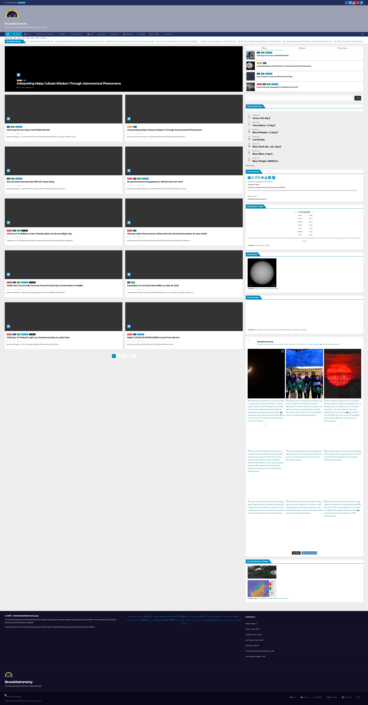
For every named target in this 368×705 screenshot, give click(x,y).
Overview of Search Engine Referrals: (258, 651)
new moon (43, 38)
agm (130, 616)
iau (205, 616)
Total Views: (250, 645)
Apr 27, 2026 (132, 289)
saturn (191, 620)
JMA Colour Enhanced (281, 598)
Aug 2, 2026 (11, 133)
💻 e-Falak (102, 34)
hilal (201, 616)
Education (19, 80)
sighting (200, 620)
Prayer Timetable (260, 245)
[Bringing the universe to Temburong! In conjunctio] (304, 424)
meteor (235, 616)
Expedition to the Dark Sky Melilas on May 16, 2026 (153, 285)
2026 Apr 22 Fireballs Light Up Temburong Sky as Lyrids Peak (38, 337)
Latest (265, 48)
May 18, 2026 (12, 289)
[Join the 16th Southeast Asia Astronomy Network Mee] (342, 474)
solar (204, 620)
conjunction (162, 616)
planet (182, 620)
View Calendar (250, 165)
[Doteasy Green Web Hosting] (13, 696)
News (25, 80)
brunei (37, 38)
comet (156, 616)
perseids (178, 620)
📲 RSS (358, 697)
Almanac (257, 288)
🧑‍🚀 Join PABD (154, 34)
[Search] (357, 98)
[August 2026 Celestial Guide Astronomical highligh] (304, 474)
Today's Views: (251, 629)
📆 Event (90, 34)
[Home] (8, 34)
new (152, 620)
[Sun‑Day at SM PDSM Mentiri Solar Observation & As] (266, 474)
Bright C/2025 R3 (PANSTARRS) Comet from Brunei (153, 337)
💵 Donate (293, 697)
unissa (234, 620)
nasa (149, 620)
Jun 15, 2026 (11, 237)
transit (230, 620)
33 (129, 356)
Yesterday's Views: (252, 634)
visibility (183, 623)
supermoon (220, 620)
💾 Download (128, 34)
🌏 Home (16, 34)
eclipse (28, 38)
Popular (303, 48)
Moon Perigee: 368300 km (265, 161)
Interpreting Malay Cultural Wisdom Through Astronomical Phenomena (69, 83)
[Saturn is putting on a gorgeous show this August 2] (342, 424)
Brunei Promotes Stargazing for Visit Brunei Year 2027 (155, 181)
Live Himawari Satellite (265, 598)
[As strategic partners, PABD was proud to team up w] (304, 373)
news (23, 38)
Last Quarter (259, 139)
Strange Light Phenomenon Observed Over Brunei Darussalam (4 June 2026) (167, 233)
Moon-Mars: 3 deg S (262, 153)
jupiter (212, 616)
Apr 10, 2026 (132, 341)
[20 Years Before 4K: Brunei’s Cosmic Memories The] (304, 525)
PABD (262, 52)
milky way (137, 620)
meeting (230, 616)
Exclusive (259, 84)
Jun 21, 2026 (132, 185)
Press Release (343, 48)
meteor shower (130, 620)
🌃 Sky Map (141, 34)
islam (209, 616)
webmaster (31, 87)
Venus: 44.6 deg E (261, 118)
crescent (170, 616)
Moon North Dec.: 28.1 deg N (267, 146)
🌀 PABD (61, 34)
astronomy (140, 616)
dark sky (176, 616)
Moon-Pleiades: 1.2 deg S (265, 132)
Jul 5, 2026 (21, 87)
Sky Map (264, 288)
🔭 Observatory (76, 34)
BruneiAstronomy (16, 23)
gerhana (197, 616)
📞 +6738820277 (317, 697)
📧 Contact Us (304, 697)
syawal (226, 620)
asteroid (134, 616)
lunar (32, 38)
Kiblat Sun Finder (273, 288)
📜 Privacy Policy (346, 697)
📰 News (27, 34)
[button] (362, 34)
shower (196, 620)
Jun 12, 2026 (132, 237)
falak (188, 616)
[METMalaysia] (262, 588)
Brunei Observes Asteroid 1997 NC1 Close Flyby (30, 181)
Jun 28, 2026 (11, 185)
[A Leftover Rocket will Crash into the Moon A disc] (266, 525)
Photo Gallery (269, 52)
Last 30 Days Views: (252, 640)
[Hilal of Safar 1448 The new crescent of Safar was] (342, 525)
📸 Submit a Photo (332, 697)
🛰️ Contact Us (168, 34)
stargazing (210, 620)
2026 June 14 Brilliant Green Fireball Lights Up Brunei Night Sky (39, 233)
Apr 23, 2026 (12, 341)
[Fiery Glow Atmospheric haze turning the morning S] (342, 373)
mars (226, 616)
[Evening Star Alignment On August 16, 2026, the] (266, 373)
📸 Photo (114, 34)
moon (19, 38)
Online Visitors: (251, 623)
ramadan (187, 620)
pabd (14, 38)
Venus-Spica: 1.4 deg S (264, 125)
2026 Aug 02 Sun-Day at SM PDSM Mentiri (28, 130)
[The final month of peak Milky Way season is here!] (266, 424)
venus (239, 620)
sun (216, 620)
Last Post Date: (250, 656)
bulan (151, 616)
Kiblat (268, 245)
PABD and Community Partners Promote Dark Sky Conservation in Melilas (45, 285)
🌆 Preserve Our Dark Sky (45, 34)
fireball (193, 616)
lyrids (222, 616)
